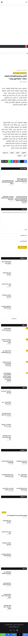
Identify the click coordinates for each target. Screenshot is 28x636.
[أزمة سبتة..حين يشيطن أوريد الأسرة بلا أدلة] (21, 456)
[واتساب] (9, 161)
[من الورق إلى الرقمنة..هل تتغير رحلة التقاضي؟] (19, 311)
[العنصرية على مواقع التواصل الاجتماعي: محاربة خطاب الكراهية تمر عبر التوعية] (7, 191)
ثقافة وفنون (19, 70)
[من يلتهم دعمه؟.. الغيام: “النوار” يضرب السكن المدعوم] (19, 344)
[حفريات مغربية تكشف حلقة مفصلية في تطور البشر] (19, 440)
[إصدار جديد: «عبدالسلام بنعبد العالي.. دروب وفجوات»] (7, 483)
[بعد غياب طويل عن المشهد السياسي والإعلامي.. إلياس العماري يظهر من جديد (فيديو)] (21, 174)
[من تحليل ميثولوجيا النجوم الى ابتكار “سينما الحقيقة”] (7, 469)
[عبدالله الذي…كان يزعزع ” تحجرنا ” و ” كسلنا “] (19, 429)
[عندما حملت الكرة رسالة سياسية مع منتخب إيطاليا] (19, 418)
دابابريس (14, 625)
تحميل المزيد (14, 318)
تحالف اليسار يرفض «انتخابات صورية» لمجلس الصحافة (6, 596)
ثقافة (11, 153)
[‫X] (22, 161)
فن (24, 156)
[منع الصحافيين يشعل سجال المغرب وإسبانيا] (19, 587)
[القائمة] (1, 3)
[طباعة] (2, 161)
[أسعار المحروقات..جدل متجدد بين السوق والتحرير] (19, 355)
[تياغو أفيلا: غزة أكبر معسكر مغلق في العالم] (19, 333)
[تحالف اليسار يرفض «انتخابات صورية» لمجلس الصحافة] (19, 599)
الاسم (25, 229)
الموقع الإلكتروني (23, 241)
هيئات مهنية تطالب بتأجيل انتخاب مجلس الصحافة (7, 607)
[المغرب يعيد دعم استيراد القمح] (19, 288)
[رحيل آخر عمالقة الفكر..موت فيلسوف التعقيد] (21, 483)
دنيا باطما (5, 153)
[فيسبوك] (25, 161)
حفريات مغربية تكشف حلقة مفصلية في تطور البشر (6, 437)
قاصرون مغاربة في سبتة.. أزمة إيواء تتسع (17, 515)
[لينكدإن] (18, 161)
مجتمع (19, 156)
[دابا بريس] (19, 2)
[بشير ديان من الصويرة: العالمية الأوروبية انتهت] (7, 456)
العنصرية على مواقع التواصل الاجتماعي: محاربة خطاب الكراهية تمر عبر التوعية (7, 198)
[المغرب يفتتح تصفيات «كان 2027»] (19, 277)
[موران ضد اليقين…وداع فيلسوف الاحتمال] (21, 469)
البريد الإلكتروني (23, 235)
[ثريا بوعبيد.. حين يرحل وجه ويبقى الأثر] (19, 395)
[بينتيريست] (15, 161)
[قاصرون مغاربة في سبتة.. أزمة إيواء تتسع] (19, 266)
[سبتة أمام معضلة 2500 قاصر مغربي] (19, 299)
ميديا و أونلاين (16, 73)
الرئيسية (24, 70)
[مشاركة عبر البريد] (6, 161)
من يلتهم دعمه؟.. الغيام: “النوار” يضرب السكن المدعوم (6, 341)
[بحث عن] (26, 3)
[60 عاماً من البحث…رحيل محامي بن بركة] (19, 406)
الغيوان (23, 153)
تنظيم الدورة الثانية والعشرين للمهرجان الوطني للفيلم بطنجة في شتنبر (7, 182)
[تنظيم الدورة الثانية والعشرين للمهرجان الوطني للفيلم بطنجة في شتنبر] (7, 175)
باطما (17, 153)
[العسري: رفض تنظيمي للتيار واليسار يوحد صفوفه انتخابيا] (19, 366)
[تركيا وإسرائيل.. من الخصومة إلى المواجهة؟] (19, 576)
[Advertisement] (14, 25)
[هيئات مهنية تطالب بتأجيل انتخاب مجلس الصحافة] (19, 610)
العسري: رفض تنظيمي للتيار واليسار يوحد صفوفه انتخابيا (6, 364)
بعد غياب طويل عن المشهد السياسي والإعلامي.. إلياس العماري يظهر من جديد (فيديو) (21, 180)
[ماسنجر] (12, 161)
